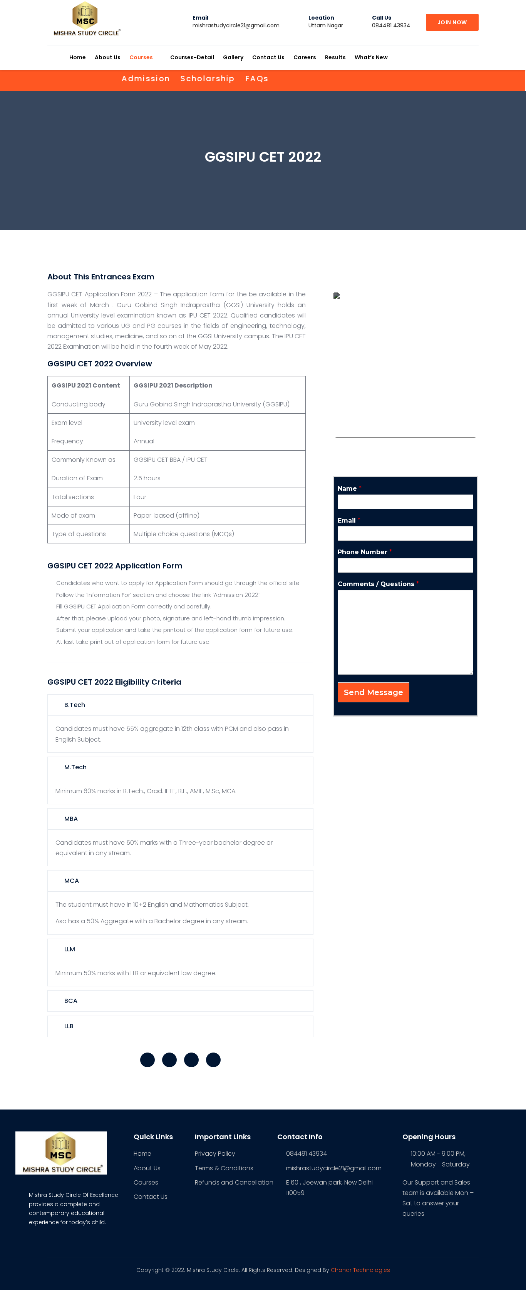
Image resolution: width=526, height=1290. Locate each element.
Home (77, 57)
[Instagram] (191, 1060)
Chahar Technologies (360, 1270)
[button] (452, 22)
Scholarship (193, 78)
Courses (141, 57)
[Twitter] (169, 1060)
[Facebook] (147, 1060)
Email (200, 18)
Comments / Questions (378, 584)
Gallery (233, 57)
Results (335, 57)
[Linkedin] (213, 1060)
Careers (304, 57)
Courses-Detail (192, 57)
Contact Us (268, 57)
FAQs (242, 78)
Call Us (381, 18)
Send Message (373, 692)
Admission (131, 78)
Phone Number (365, 552)
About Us (108, 57)
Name (350, 488)
